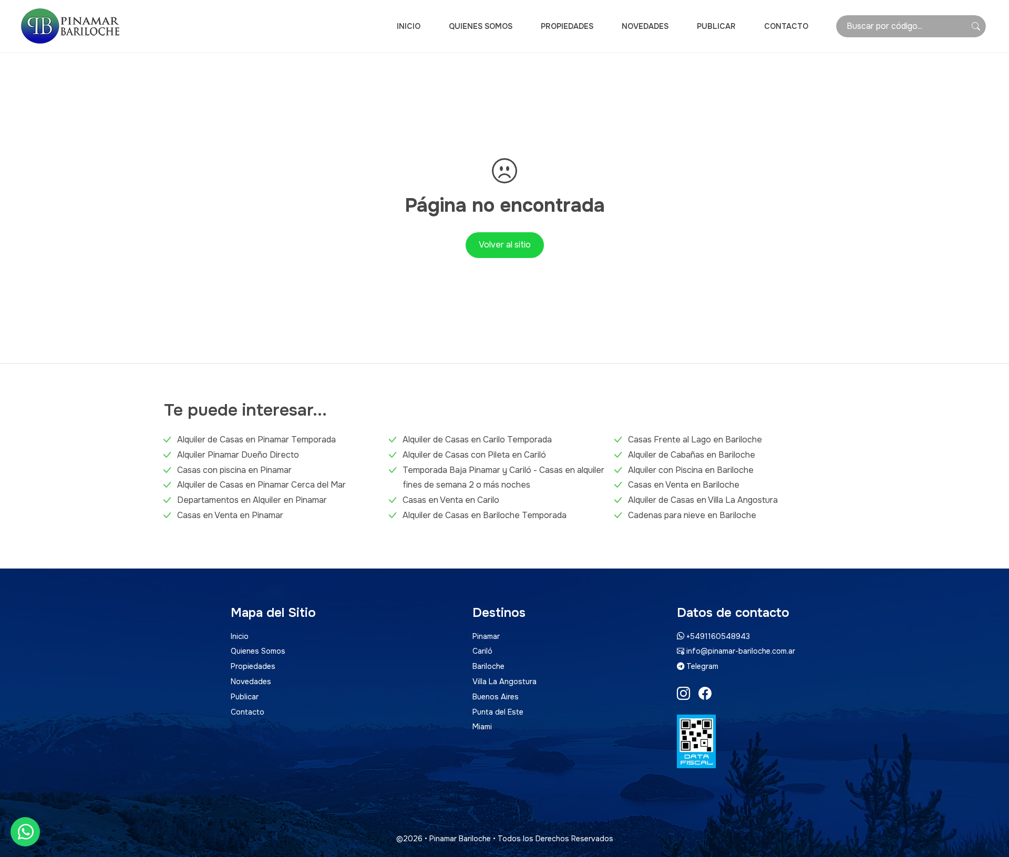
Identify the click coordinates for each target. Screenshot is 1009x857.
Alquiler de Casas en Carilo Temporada (477, 439)
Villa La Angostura (504, 681)
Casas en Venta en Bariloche (683, 484)
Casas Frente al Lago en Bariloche (695, 439)
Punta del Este (497, 712)
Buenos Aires (495, 696)
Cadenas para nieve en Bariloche (692, 515)
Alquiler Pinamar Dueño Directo (238, 454)
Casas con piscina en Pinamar (234, 470)
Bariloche (488, 666)
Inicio (408, 26)
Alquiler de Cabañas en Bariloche (691, 454)
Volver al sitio (505, 244)
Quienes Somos (480, 26)
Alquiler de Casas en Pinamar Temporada (256, 439)
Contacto (786, 26)
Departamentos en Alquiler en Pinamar (252, 499)
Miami (482, 726)
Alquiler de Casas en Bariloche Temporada (485, 515)
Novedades (645, 26)
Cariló (482, 651)
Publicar (716, 26)
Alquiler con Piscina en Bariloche (691, 470)
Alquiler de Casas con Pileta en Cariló (474, 454)
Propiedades (567, 26)
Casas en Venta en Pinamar (230, 515)
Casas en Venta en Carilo (451, 499)
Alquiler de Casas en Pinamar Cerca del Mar (261, 484)
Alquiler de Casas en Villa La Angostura (703, 499)
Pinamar (486, 636)
